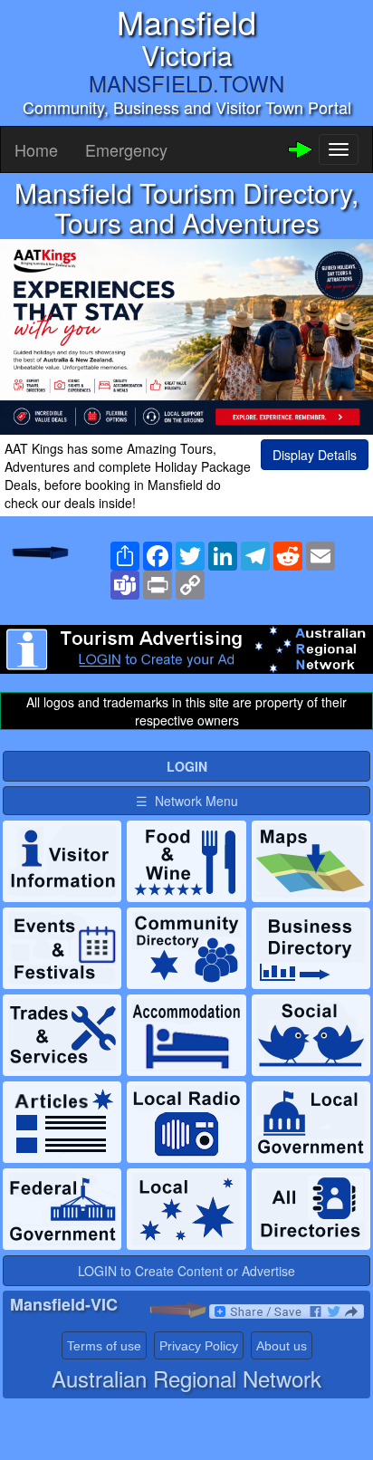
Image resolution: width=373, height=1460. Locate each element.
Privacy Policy (198, 1346)
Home (36, 149)
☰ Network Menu (187, 801)
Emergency (126, 149)
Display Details (315, 455)
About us (281, 1346)
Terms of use (104, 1346)
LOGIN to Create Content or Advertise (186, 1271)
